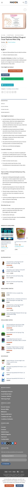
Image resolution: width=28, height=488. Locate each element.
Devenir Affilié (5, 409)
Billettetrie (4, 411)
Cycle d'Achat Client (6, 394)
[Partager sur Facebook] (5, 92)
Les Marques (12, 475)
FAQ (19, 474)
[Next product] (2, 46)
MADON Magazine (6, 434)
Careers (22, 474)
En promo (21, 475)
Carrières (3, 429)
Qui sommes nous (7, 474)
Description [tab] (4, 100)
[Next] (27, 241)
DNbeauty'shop (4, 247)
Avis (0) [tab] (3, 103)
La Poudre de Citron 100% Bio (20, 242)
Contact (15, 474)
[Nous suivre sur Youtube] (15, 443)
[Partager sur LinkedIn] (15, 92)
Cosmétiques (10, 35)
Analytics (20, 476)
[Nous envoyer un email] (10, 443)
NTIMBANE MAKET (19, 246)
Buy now (5, 74)
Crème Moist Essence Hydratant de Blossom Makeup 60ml (6, 243)
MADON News (5, 432)
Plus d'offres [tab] (4, 106)
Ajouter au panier (15, 70)
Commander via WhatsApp (13, 78)
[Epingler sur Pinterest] (13, 92)
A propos (3, 427)
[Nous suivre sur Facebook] (2, 443)
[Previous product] (5, 46)
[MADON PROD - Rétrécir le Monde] (14, 2)
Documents (8, 476)
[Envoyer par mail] (10, 92)
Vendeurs (14, 476)
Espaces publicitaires (6, 414)
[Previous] (1, 241)
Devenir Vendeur (5, 407)
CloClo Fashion (11, 42)
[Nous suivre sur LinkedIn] (13, 443)
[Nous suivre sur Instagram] (5, 443)
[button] (2, 2)
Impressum (4, 436)
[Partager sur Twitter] (7, 92)
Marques (6, 475)
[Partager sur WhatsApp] (2, 92)
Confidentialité (5, 439)
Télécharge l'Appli (5, 398)
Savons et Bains (19, 35)
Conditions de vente (6, 416)
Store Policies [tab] (5, 109)
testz (17, 475)
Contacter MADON (6, 396)
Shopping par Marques (7, 391)
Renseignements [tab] (5, 112)
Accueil (3, 35)
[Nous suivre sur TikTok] (7, 443)
